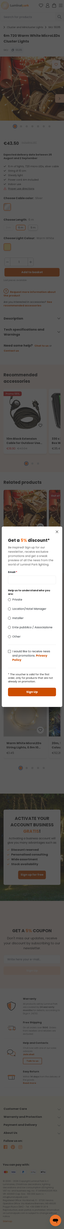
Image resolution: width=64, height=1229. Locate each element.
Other (16, 637)
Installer (18, 618)
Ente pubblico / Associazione (32, 627)
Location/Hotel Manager (29, 609)
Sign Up (32, 692)
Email (12, 572)
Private (17, 600)
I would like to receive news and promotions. (31, 655)
